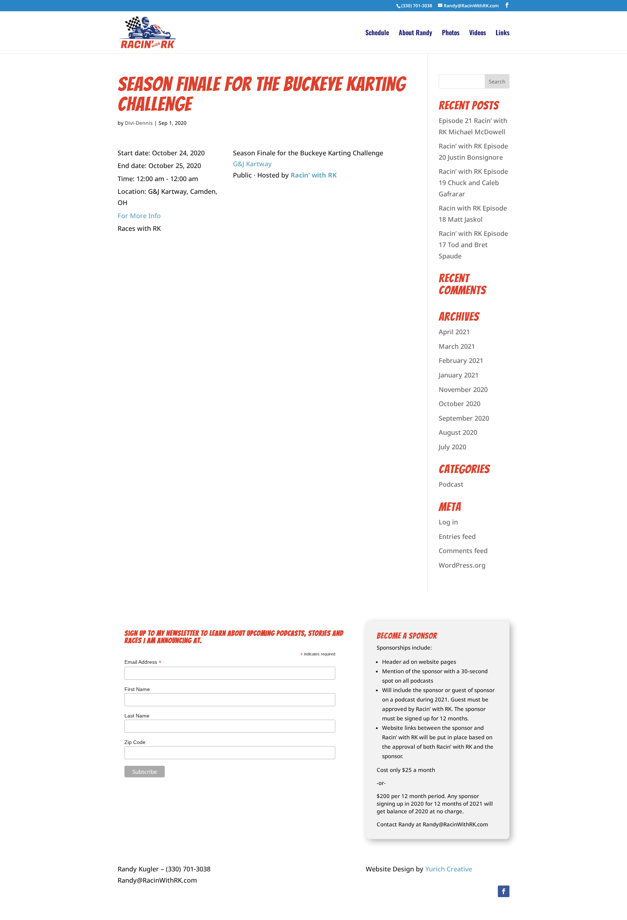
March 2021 (457, 346)
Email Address (142, 662)
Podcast (451, 484)
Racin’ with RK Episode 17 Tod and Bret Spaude (473, 244)
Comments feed (463, 550)
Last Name (136, 716)
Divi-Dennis (139, 122)
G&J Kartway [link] (252, 163)
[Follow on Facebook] (503, 891)
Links (502, 33)
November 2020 (463, 389)
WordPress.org (462, 565)
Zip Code (135, 742)
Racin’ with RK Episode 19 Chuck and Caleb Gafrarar (473, 182)
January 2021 (459, 375)
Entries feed (457, 536)
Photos (450, 33)
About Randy (415, 33)
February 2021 (461, 360)
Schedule (377, 33)
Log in (448, 522)
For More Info (139, 215)
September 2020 (464, 418)
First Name (137, 689)
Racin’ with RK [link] (314, 175)
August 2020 (458, 432)
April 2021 (454, 331)
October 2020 (459, 403)
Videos (477, 33)
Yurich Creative (448, 868)
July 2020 (452, 446)
